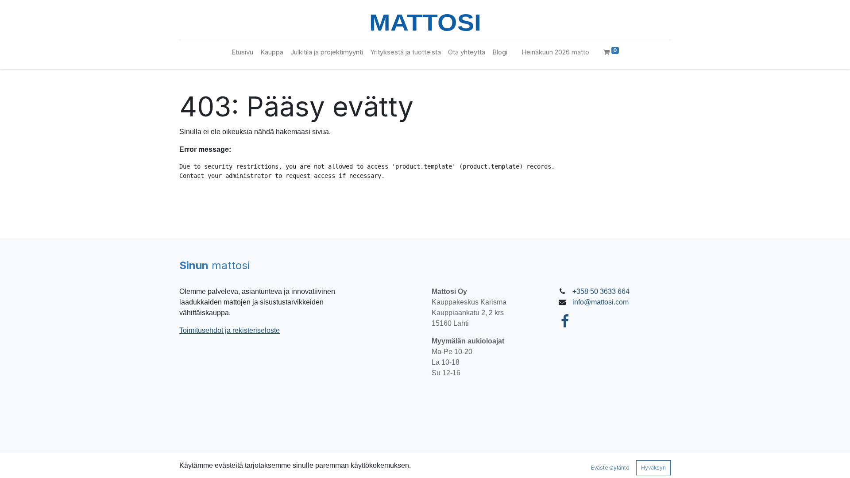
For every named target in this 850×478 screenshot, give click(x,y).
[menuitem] (242, 52)
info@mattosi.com (600, 302)
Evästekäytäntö (610, 467)
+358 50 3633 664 (601, 291)
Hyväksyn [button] (653, 467)
